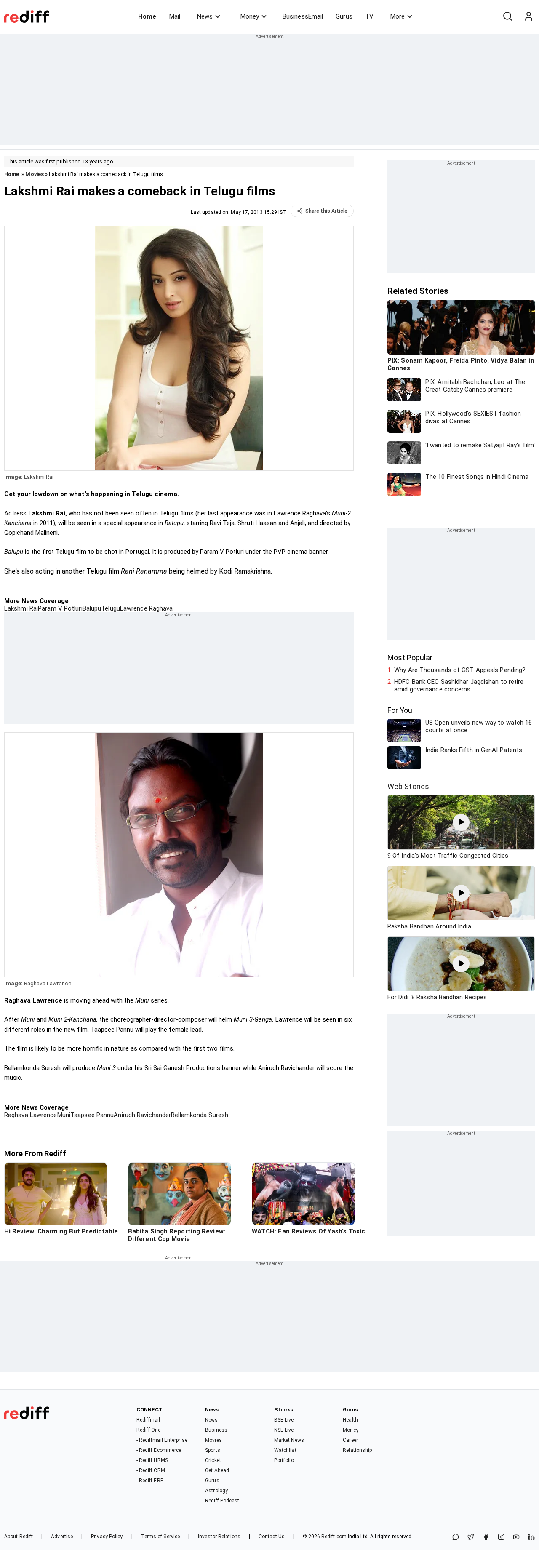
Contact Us (272, 1536)
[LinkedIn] (531, 1538)
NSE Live (284, 1430)
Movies (34, 174)
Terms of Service (160, 1536)
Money (249, 16)
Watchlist (285, 1450)
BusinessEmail (303, 16)
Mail (174, 16)
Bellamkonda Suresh (199, 1115)
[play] (461, 822)
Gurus (344, 16)
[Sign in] (528, 16)
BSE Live (284, 1420)
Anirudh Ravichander (142, 1115)
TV (369, 16)
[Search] (507, 16)
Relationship (357, 1450)
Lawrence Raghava (146, 608)
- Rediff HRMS (152, 1460)
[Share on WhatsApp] (455, 1538)
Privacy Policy (107, 1536)
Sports (212, 1450)
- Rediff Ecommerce (158, 1450)
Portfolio (284, 1460)
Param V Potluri (60, 608)
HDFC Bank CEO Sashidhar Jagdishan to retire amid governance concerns (458, 685)
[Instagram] (501, 1538)
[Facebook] (486, 1538)
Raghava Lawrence (30, 1115)
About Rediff (18, 1536)
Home (147, 16)
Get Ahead (217, 1470)
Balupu (92, 608)
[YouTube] (516, 1538)
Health (350, 1420)
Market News (289, 1440)
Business (216, 1430)
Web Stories (408, 786)
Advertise (62, 1536)
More (397, 16)
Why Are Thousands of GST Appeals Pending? (460, 670)
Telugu (110, 608)
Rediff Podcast (222, 1501)
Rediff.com (334, 1536)
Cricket (213, 1460)
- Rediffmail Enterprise (161, 1440)
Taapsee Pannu (92, 1115)
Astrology (216, 1491)
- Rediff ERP (149, 1480)
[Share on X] (470, 1538)
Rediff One (148, 1430)
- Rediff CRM (150, 1470)
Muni (63, 1115)
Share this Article (326, 211)
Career (350, 1440)
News (205, 16)
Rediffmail (148, 1420)
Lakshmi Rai (21, 608)
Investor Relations (219, 1536)
